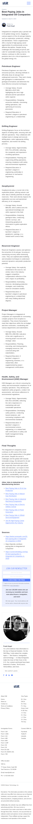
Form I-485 (4, 738)
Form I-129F (4, 743)
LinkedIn (23, 736)
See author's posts (11, 671)
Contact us (4, 704)
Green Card (24, 708)
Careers (4, 9)
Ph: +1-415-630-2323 (7, 775)
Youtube (23, 738)
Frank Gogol (7, 646)
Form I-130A (4, 734)
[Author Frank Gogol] (16, 642)
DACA (23, 701)
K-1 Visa (23, 715)
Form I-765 (4, 754)
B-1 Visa (23, 699)
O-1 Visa (23, 719)
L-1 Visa (23, 717)
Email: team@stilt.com (7, 772)
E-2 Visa (23, 704)
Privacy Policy (5, 708)
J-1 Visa (23, 712)
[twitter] (6, 675)
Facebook (24, 731)
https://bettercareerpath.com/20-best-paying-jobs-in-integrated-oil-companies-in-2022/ (17, 539)
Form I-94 (4, 747)
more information (14, 585)
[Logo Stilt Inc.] (5, 3)
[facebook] (3, 675)
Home (3, 699)
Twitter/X (23, 734)
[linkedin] (9, 675)
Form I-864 (4, 740)
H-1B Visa (24, 710)
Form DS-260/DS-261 (7, 752)
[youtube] (12, 675)
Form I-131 (4, 736)
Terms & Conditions (7, 706)
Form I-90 (4, 745)
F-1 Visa (23, 706)
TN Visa (23, 721)
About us (3, 701)
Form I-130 (4, 731)
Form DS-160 (5, 749)
